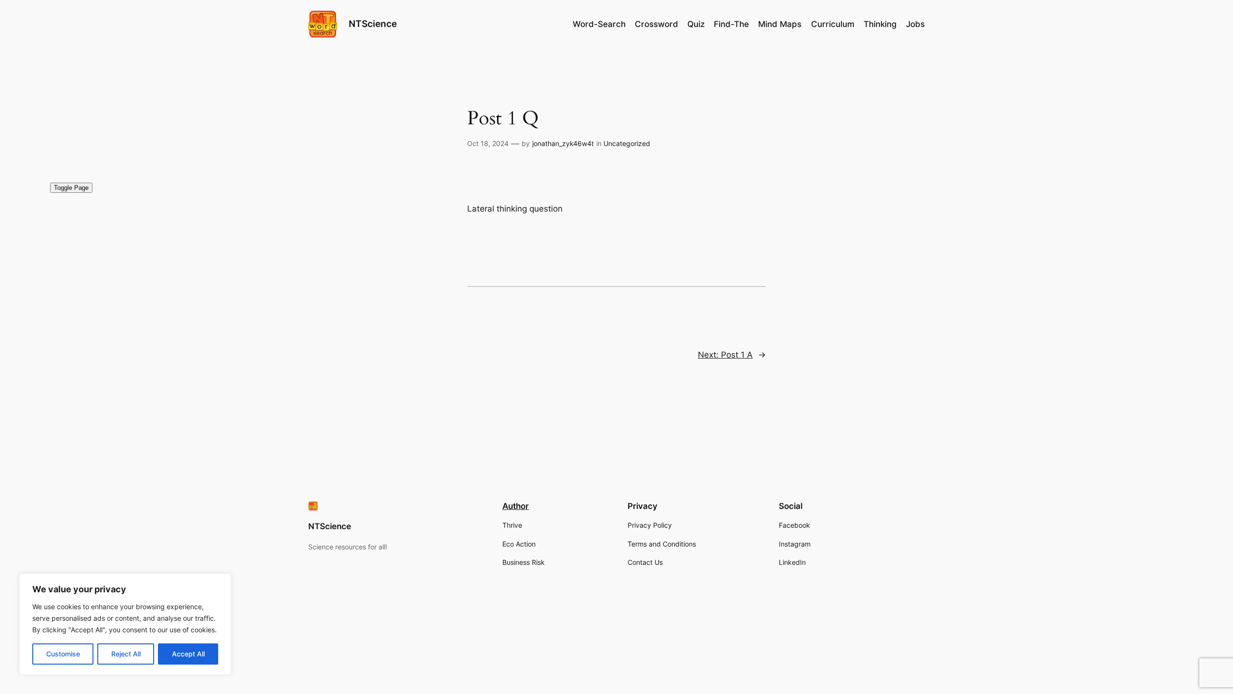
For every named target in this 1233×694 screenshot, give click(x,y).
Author (515, 506)
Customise (63, 654)
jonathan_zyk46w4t (563, 143)
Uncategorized (626, 143)
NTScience (373, 23)
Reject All (126, 654)
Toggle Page (71, 187)
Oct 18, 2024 (488, 143)
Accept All (188, 654)
